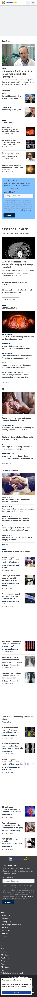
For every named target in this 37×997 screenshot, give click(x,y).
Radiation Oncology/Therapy (12, 372)
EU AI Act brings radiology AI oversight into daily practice (17, 438)
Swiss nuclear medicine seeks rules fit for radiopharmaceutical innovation (10, 155)
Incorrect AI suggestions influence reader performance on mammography (17, 457)
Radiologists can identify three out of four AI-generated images (17, 448)
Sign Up (9, 215)
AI (3, 389)
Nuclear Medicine (8, 334)
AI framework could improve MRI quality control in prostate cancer (10, 730)
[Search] (28, 3)
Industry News (10, 470)
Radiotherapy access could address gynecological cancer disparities (13, 167)
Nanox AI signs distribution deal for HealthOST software (16, 500)
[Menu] (33, 3)
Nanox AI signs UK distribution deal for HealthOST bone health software (17, 529)
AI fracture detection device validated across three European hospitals (12, 746)
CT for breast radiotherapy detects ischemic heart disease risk (11, 809)
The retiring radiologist (11, 110)
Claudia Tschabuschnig (12, 665)
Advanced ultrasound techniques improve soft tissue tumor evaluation (11, 142)
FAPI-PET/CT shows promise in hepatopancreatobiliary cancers (12, 841)
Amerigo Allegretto (11, 649)
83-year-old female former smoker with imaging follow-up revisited (17, 264)
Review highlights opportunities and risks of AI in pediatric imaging (16, 419)
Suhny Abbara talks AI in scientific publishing (11, 97)
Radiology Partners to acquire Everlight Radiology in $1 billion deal (18, 510)
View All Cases (10, 299)
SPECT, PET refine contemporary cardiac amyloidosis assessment (11, 130)
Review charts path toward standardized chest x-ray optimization (12, 659)
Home (4, 68)
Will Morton (8, 751)
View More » (6, 382)
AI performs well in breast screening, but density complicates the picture (18, 429)
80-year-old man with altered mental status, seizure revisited (17, 291)
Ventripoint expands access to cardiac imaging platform (17, 538)
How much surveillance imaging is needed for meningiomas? (11, 644)
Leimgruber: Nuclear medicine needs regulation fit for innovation (17, 74)
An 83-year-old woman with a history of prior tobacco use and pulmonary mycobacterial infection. (18, 272)
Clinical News (7, 107)
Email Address (9, 192)
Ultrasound (6, 344)
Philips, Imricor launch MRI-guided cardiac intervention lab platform (16, 519)
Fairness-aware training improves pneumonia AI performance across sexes (11, 675)
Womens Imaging (8, 425)
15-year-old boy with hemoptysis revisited (15, 283)
